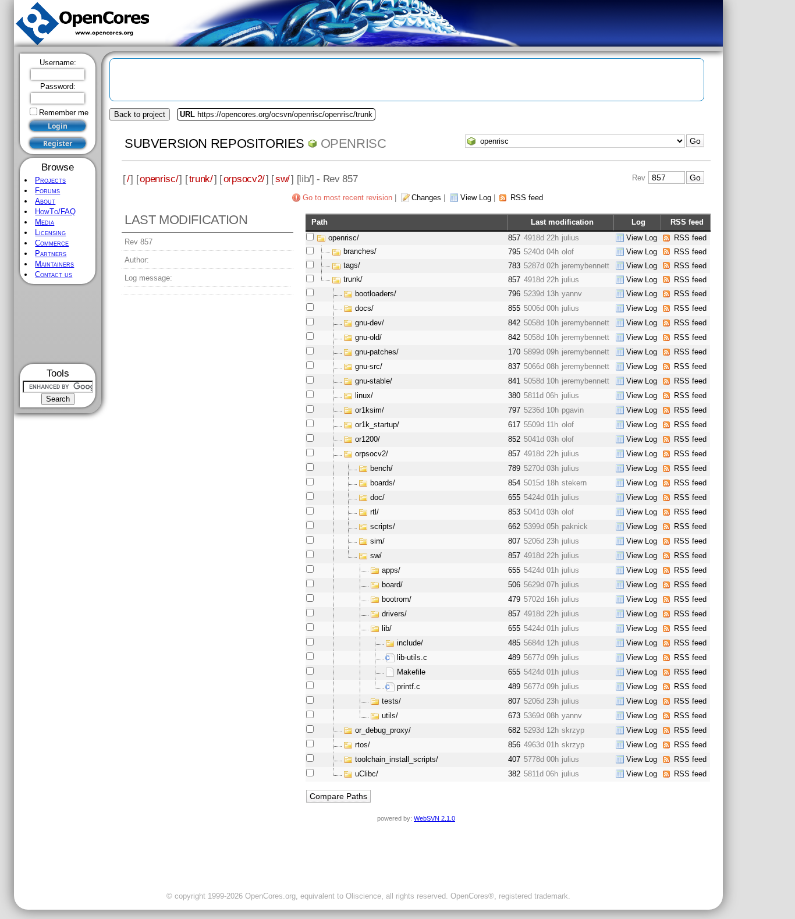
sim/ (377, 541)
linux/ (364, 395)
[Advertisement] (58, 324)
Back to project (139, 114)
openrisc (353, 143)
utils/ (390, 715)
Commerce (52, 243)
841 (514, 381)
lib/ (387, 628)
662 (514, 526)
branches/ (360, 251)
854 (514, 482)
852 (514, 439)
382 (514, 773)
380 (514, 395)
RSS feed (526, 197)
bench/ (381, 468)
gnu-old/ (368, 337)
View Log (475, 197)
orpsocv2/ (244, 178)
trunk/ (201, 178)
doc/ (377, 497)
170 (514, 351)
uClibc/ (366, 773)
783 (514, 265)
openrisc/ (159, 178)
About (45, 201)
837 (514, 366)
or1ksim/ (369, 410)
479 (514, 599)
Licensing (50, 232)
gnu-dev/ (369, 322)
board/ (392, 584)
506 (514, 584)
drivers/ (394, 613)
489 (514, 657)
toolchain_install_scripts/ (396, 759)
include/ (410, 642)
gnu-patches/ (377, 351)
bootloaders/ (375, 293)
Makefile (411, 672)
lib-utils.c (412, 657)
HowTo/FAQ (55, 211)
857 (514, 237)
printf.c (408, 686)
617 (514, 424)
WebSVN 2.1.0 (434, 818)
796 (514, 293)
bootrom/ (396, 599)
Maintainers (54, 264)
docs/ (364, 308)
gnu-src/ (368, 366)
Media (44, 222)
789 (514, 468)
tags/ (351, 265)
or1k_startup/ (377, 424)
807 (514, 541)
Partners (50, 253)
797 (514, 410)
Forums (47, 190)
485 (514, 642)
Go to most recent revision (347, 197)
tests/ (391, 701)
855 (514, 308)
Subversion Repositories (214, 143)
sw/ (282, 178)
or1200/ (367, 439)
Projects (50, 180)
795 (514, 251)
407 (514, 759)
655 (514, 497)
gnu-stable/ (373, 381)
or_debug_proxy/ (383, 730)
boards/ (382, 482)
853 (514, 512)
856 (514, 744)
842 (514, 322)
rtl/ (374, 512)
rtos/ (362, 744)
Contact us (53, 274)
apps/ (391, 570)
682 (514, 730)
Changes (426, 197)
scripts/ (382, 526)
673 (514, 715)
